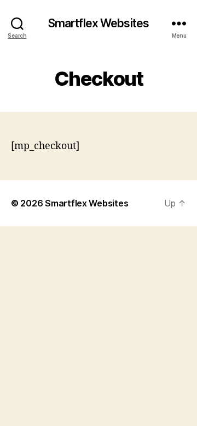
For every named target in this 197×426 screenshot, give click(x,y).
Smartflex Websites (98, 23)
